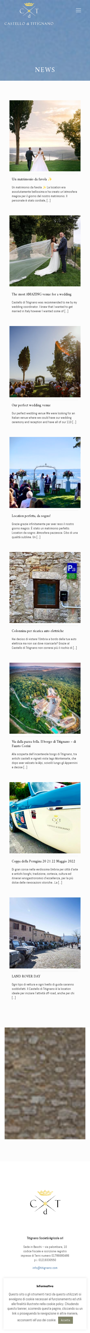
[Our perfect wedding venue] (45, 361)
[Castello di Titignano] (29, 13)
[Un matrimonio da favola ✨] (45, 135)
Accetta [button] (65, 1320)
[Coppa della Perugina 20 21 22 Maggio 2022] (45, 817)
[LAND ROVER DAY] (45, 932)
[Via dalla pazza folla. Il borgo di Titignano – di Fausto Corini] (45, 698)
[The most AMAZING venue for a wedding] (45, 250)
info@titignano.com (45, 1268)
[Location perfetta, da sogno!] (45, 472)
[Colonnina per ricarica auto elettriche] (45, 587)
